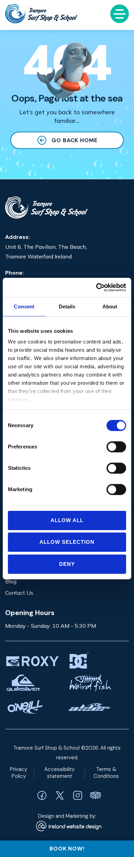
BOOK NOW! (67, 848)
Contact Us (19, 592)
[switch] (116, 446)
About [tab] (110, 306)
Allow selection (67, 542)
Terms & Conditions (106, 773)
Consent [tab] (24, 306)
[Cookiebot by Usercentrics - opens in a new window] (96, 287)
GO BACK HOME (75, 140)
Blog (10, 581)
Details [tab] (67, 306)
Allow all (67, 520)
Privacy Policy (18, 773)
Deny (67, 564)
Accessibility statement (59, 773)
